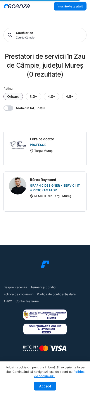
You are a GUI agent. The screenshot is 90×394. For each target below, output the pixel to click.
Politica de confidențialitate (56, 294)
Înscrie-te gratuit (70, 6)
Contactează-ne (27, 301)
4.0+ (51, 96)
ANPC (7, 301)
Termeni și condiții (43, 287)
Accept (45, 386)
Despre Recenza (15, 287)
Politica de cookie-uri (18, 294)
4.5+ (70, 96)
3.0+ (33, 96)
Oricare (13, 96)
